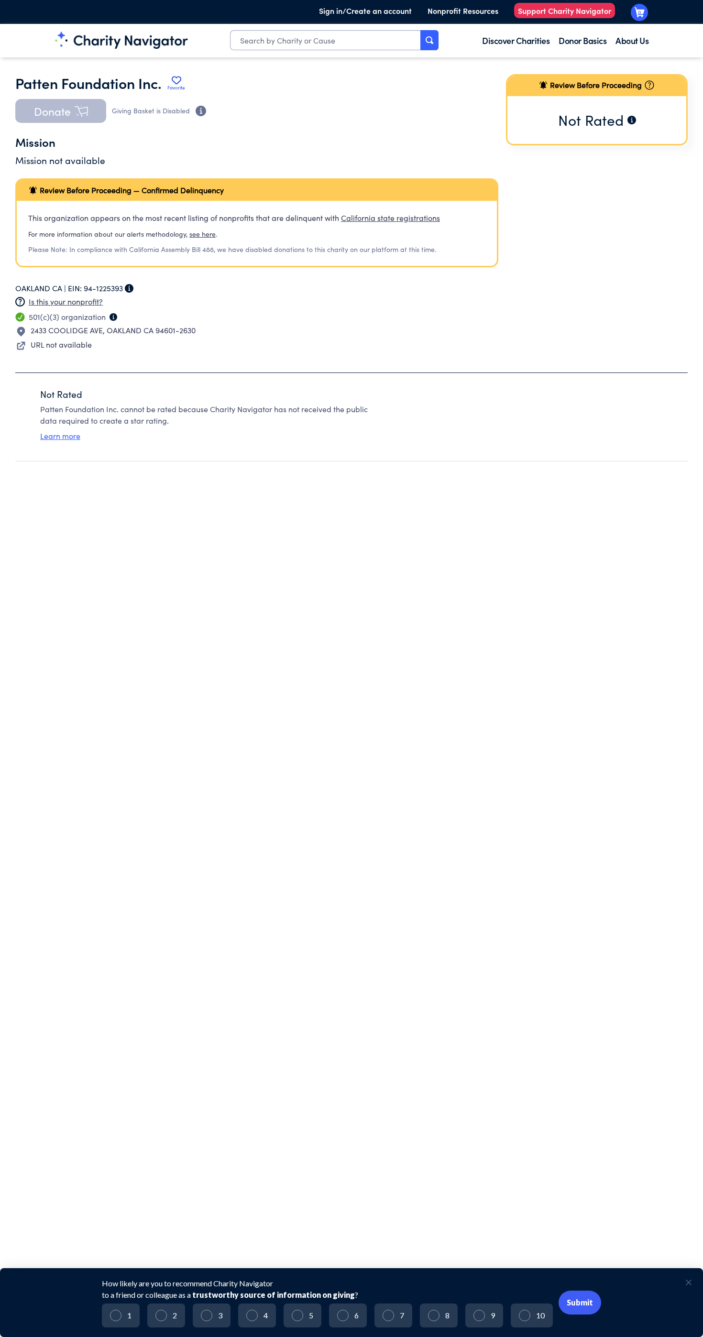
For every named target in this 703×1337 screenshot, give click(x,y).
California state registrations (390, 218)
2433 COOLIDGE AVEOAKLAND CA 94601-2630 (113, 330)
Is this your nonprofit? (66, 301)
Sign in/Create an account (365, 10)
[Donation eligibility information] (201, 111)
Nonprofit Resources (463, 10)
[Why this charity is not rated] (631, 120)
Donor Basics (582, 40)
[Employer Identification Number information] (129, 288)
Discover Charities (515, 40)
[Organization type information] (113, 317)
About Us (631, 40)
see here (202, 234)
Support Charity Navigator (564, 10)
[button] (60, 111)
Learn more (60, 436)
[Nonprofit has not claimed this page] (20, 302)
